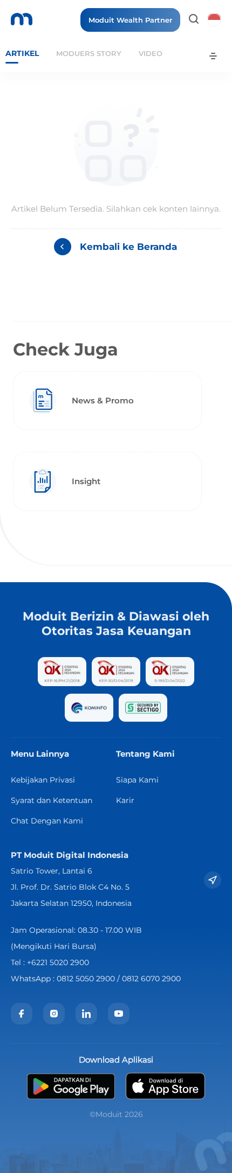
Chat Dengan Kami (47, 821)
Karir (125, 800)
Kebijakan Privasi (43, 780)
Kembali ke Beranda (128, 246)
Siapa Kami (137, 780)
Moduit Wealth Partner (130, 20)
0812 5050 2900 (86, 978)
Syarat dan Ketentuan (51, 800)
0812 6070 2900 (151, 978)
